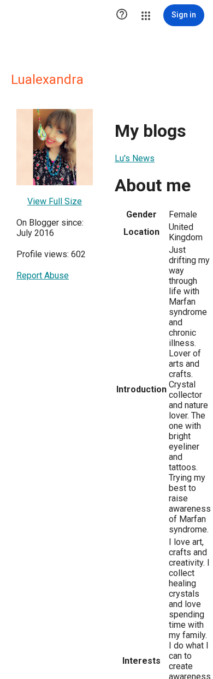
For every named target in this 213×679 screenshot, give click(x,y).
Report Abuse (42, 275)
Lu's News (135, 158)
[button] (122, 15)
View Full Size (54, 201)
